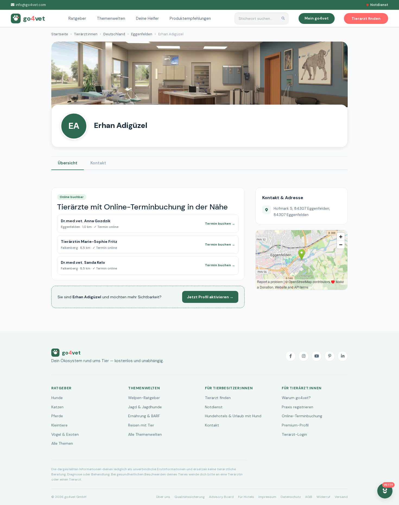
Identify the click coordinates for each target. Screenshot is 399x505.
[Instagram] (303, 356)
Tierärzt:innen (85, 34)
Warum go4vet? (296, 397)
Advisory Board (221, 497)
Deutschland (114, 34)
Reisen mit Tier (141, 425)
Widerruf (323, 497)
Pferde (57, 415)
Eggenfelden (141, 34)
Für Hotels (246, 497)
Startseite (59, 34)
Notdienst (214, 406)
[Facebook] (290, 356)
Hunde (57, 397)
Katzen (57, 406)
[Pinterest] (329, 356)
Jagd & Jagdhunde (145, 406)
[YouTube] (316, 356)
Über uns (163, 497)
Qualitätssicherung (190, 497)
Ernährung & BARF (144, 415)
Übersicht (67, 163)
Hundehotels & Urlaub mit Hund (233, 415)
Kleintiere (59, 425)
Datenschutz (291, 497)
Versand (341, 497)
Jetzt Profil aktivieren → (210, 296)
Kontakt (98, 163)
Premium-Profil (295, 425)
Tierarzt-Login (294, 434)
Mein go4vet (317, 18)
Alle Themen (62, 443)
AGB (308, 497)
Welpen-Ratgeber (144, 397)
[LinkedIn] (342, 356)
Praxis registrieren (297, 406)
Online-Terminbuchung (302, 415)
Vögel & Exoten (65, 434)
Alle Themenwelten (145, 434)
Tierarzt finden (218, 397)
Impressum (267, 497)
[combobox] (262, 18)
